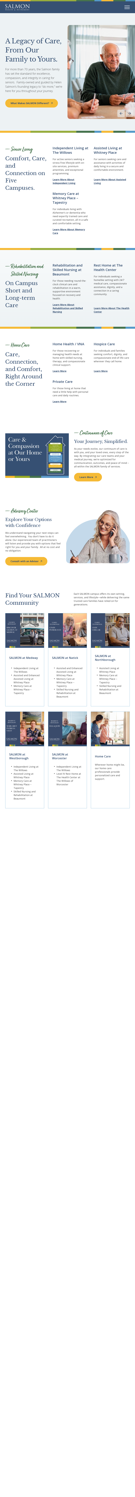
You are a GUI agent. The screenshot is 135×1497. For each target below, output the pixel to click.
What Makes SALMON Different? (30, 103)
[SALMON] (17, 7)
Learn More (86, 477)
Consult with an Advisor (25, 561)
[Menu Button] (127, 7)
